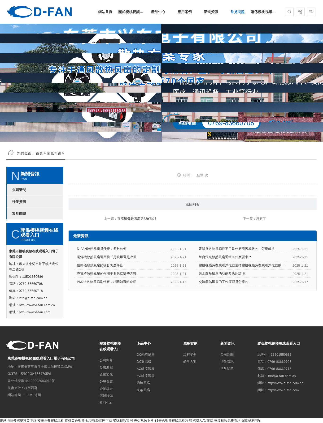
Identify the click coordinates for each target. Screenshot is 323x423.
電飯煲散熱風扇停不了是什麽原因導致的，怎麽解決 (237, 249)
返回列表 (192, 204)
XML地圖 (34, 395)
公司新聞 (19, 190)
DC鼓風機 (144, 361)
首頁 (39, 153)
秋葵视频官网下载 (99, 420)
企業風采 (106, 388)
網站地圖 (14, 395)
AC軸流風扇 (145, 369)
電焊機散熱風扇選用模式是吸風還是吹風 (106, 257)
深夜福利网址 (251, 420)
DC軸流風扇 (146, 354)
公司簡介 (106, 360)
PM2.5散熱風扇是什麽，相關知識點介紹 (106, 282)
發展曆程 (106, 367)
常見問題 (238, 12)
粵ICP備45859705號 (36, 374)
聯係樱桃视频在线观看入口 (264, 12)
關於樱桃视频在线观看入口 (131, 12)
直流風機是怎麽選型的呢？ (137, 218)
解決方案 (189, 361)
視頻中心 (106, 403)
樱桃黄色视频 (75, 420)
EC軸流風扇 (145, 376)
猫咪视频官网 (123, 420)
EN (311, 12)
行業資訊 (19, 202)
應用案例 (185, 12)
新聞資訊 (211, 12)
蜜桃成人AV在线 (201, 420)
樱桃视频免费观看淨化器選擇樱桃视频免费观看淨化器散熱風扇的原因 (250, 265)
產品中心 (158, 12)
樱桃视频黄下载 (24, 420)
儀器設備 (106, 395)
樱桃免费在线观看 (50, 420)
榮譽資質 (106, 381)
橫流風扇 (143, 383)
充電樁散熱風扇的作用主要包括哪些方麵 (106, 273)
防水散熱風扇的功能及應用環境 (222, 273)
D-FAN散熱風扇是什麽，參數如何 (102, 249)
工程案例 (189, 354)
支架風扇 (143, 390)
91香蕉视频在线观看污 (171, 420)
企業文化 (106, 374)
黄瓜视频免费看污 (227, 420)
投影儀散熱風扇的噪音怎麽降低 (100, 265)
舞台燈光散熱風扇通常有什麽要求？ (225, 257)
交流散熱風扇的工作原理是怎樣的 (223, 282)
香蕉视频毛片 (144, 420)
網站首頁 (105, 12)
